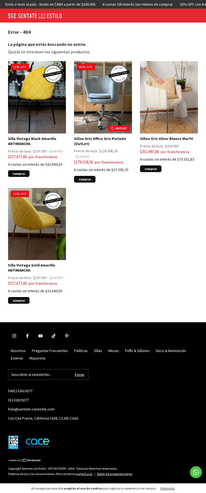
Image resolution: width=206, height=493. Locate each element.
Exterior (17, 358)
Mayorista (37, 358)
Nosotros (18, 350)
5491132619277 (20, 390)
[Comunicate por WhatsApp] (196, 472)
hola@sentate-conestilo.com (31, 409)
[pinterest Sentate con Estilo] (67, 336)
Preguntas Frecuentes (50, 350)
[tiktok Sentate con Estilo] (54, 336)
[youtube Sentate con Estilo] (40, 336)
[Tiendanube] (25, 460)
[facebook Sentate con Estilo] (27, 336)
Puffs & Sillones (137, 350)
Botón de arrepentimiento (114, 474)
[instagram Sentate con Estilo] (14, 336)
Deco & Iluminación (171, 350)
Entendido (167, 488)
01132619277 (18, 400)
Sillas (98, 350)
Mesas (113, 350)
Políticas (81, 350)
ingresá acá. (84, 474)
